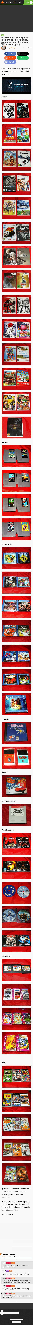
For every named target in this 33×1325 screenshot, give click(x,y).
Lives (20, 1257)
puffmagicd (12, 48)
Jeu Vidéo (18, 2)
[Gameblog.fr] (7, 2)
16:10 (16, 1265)
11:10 (17, 1295)
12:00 (16, 1280)
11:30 (16, 1287)
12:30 (16, 1272)
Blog (3, 35)
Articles (11, 1257)
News (15, 1257)
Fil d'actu (4, 1257)
